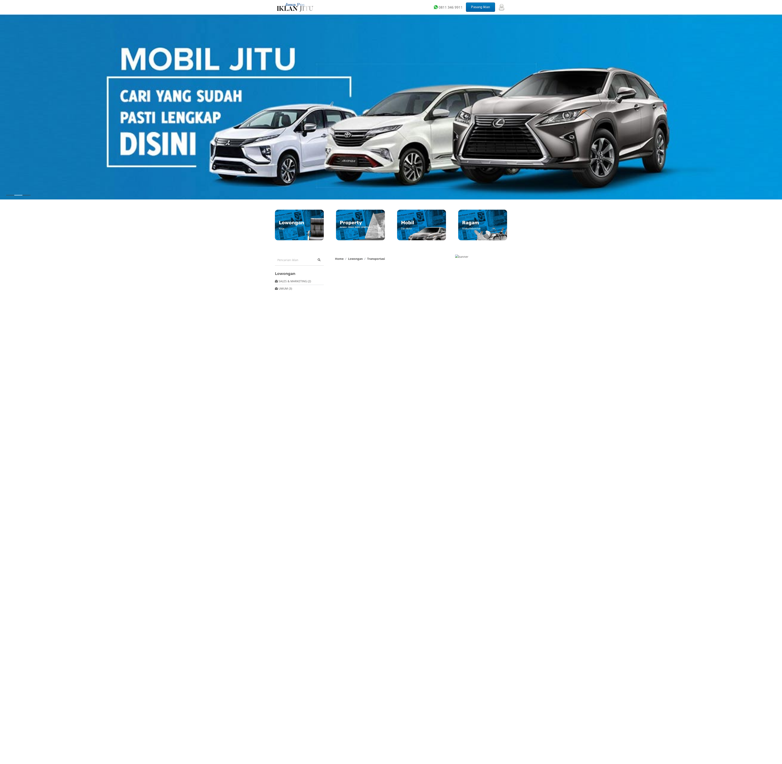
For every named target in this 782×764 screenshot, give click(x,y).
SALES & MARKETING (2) (294, 281)
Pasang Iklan (480, 7)
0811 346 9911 (450, 7)
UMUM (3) (285, 288)
